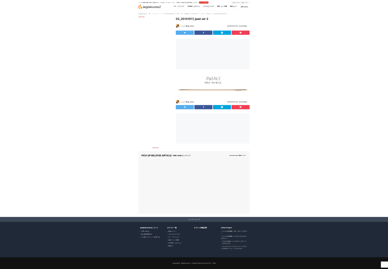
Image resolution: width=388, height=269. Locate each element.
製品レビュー (233, 6)
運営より (171, 246)
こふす (183, 26)
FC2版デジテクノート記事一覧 (150, 237)
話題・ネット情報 (222, 6)
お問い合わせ (244, 6)
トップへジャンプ (194, 219)
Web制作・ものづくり (194, 6)
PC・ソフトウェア (179, 6)
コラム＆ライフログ (208, 6)
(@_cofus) (190, 26)
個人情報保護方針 (146, 234)
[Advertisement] (194, 54)
